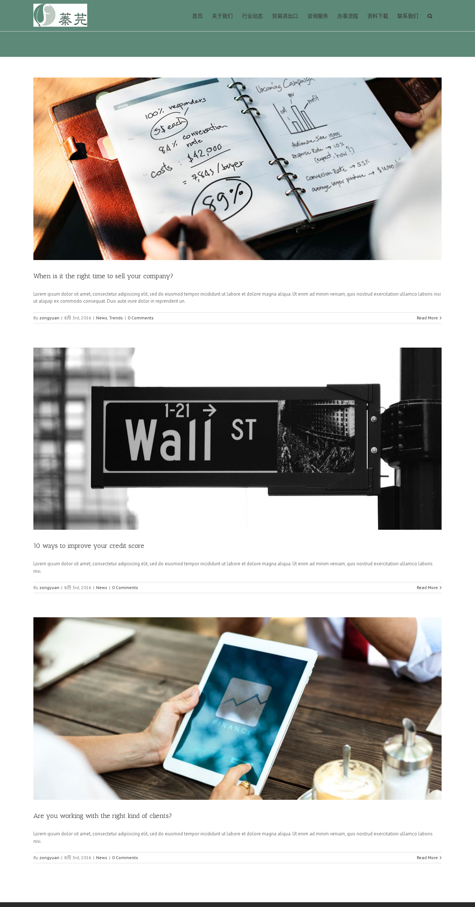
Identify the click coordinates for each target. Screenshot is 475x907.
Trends (116, 318)
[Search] (430, 15)
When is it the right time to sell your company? (103, 276)
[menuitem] (197, 15)
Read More (427, 318)
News (101, 318)
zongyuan (49, 318)
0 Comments (141, 318)
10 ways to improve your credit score (88, 546)
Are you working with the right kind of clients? (102, 816)
